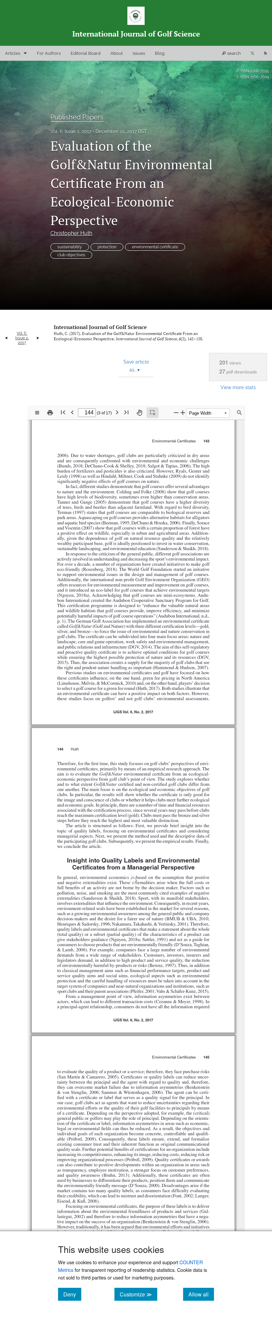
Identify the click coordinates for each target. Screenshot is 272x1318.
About (116, 53)
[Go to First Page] (63, 412)
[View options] (37, 413)
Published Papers (76, 117)
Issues (139, 53)
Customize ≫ (138, 1294)
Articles (12, 53)
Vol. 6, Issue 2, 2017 (70, 131)
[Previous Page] (72, 412)
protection (107, 247)
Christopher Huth (71, 233)
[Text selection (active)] (153, 412)
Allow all (201, 1294)
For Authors (49, 53)
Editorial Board (86, 53)
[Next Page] (117, 412)
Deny (72, 1294)
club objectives (71, 255)
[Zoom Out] (176, 412)
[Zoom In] (183, 412)
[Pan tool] (139, 412)
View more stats (238, 387)
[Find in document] (239, 412)
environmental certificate (155, 247)
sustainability (69, 247)
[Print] (50, 412)
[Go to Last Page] (126, 412)
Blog (160, 53)
